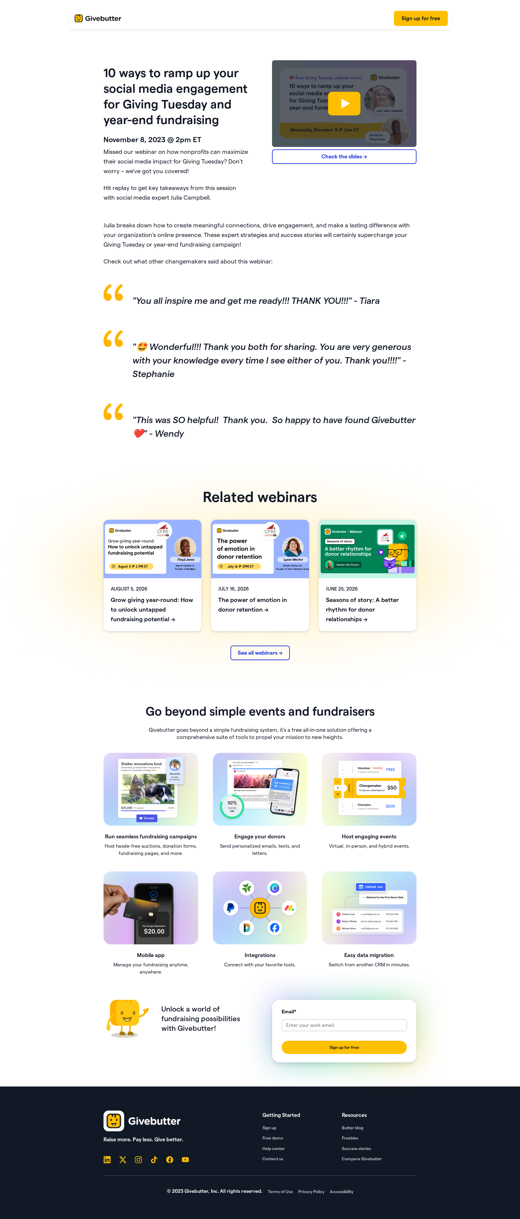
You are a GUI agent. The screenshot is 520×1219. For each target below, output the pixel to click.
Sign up (269, 1127)
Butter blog (352, 1127)
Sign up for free (420, 18)
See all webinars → (260, 653)
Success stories (356, 1148)
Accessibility (341, 1191)
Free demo (272, 1138)
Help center (273, 1148)
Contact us (272, 1158)
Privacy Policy (311, 1191)
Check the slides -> (344, 156)
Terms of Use (280, 1191)
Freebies (350, 1138)
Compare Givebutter (362, 1158)
